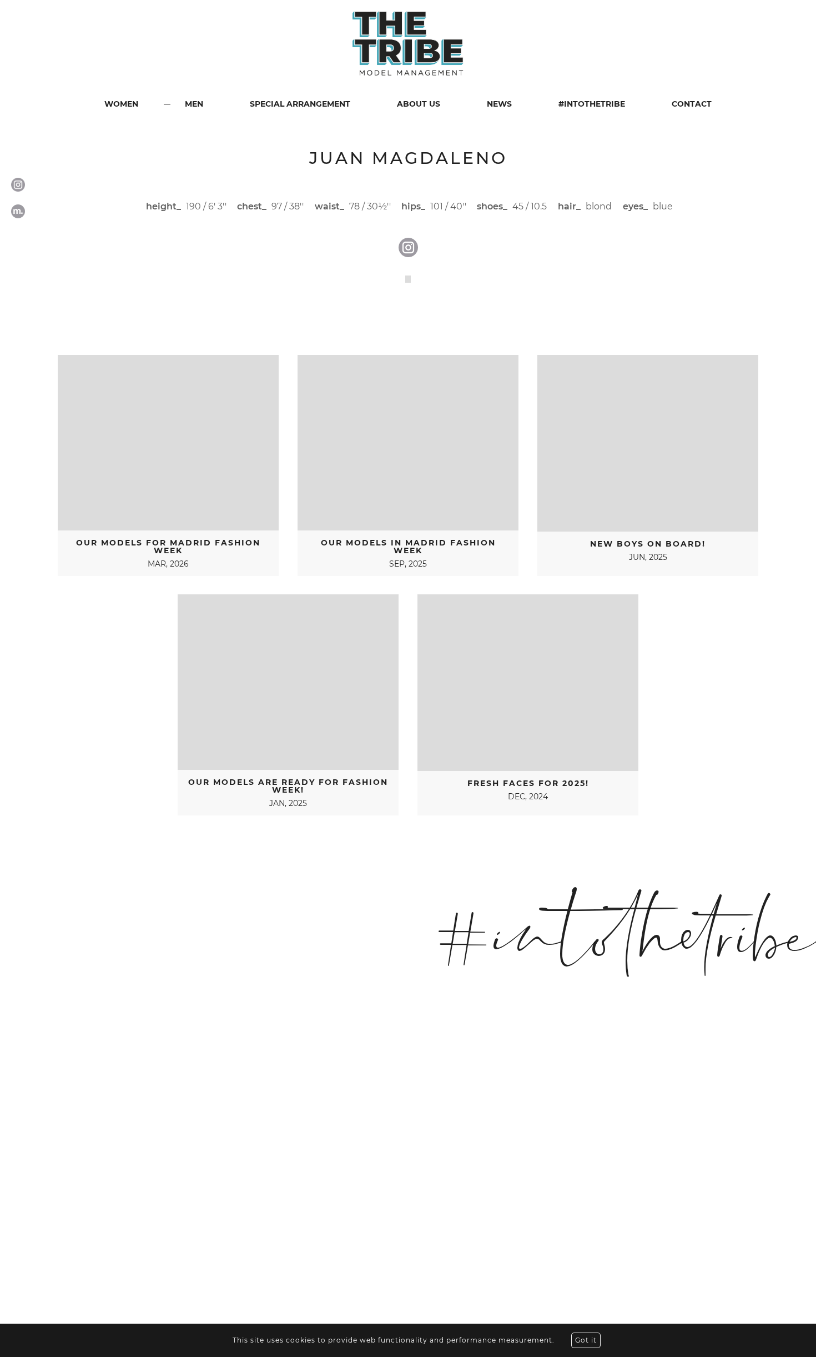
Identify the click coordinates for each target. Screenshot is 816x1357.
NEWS (499, 104)
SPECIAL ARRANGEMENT (300, 104)
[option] (408, 279)
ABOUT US (418, 104)
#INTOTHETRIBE (591, 104)
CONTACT (692, 104)
